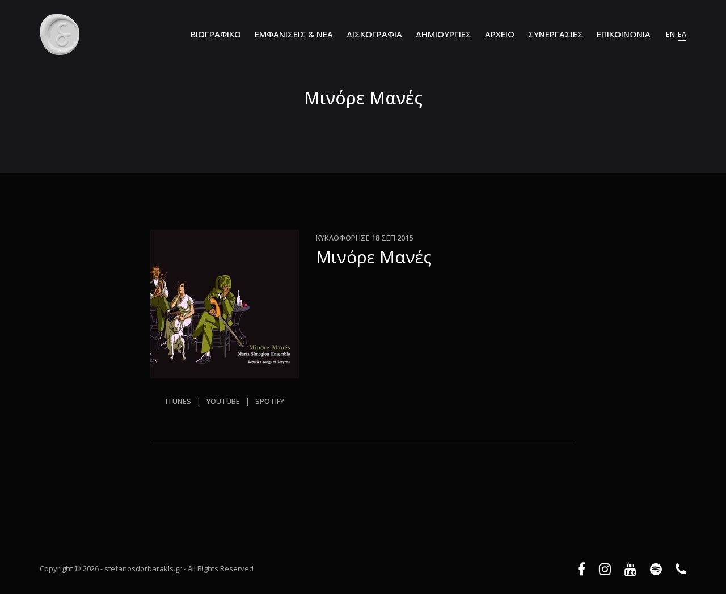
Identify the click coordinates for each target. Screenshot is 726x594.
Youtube (223, 401)
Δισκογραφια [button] (374, 34)
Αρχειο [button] (499, 34)
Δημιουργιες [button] (443, 34)
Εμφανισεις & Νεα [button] (294, 34)
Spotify (269, 401)
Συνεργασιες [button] (555, 34)
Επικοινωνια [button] (624, 34)
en (670, 34)
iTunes (178, 401)
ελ (682, 34)
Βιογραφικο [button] (216, 34)
